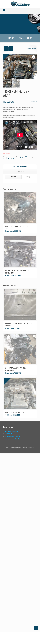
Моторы (13, 157)
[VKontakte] (25, 450)
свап (23, 159)
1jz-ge (22, 157)
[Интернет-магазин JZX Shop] (20, 4)
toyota (5, 159)
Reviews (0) (20, 171)
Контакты (8, 433)
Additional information (20, 166)
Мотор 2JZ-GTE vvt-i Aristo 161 (16, 226)
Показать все (31, 48)
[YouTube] (20, 450)
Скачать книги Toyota (12, 439)
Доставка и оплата (11, 431)
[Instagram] (23, 450)
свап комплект (31, 159)
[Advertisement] (20, 542)
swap (30, 157)
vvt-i (19, 159)
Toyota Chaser (13, 159)
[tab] (20, 166)
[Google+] (17, 450)
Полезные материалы (12, 436)
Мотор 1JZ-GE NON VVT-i (14, 412)
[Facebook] (15, 450)
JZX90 (26, 157)
